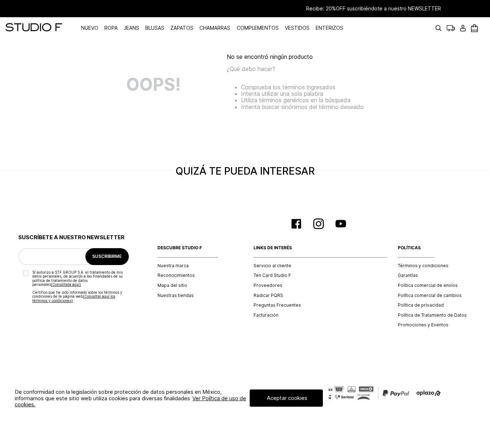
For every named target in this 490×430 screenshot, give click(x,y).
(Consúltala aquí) (66, 284)
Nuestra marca (173, 265)
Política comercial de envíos (428, 285)
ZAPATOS (181, 28)
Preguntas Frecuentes (277, 305)
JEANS (131, 28)
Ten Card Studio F (272, 275)
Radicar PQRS (268, 295)
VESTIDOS (297, 28)
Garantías (408, 275)
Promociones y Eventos (423, 324)
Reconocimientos (176, 275)
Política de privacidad (421, 305)
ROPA (111, 28)
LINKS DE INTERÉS (273, 247)
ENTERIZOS (329, 28)
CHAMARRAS (214, 28)
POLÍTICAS (409, 247)
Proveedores (268, 285)
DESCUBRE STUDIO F (179, 247)
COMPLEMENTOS (258, 28)
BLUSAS (154, 28)
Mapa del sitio (172, 285)
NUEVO (89, 28)
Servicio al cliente (272, 265)
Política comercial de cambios (430, 295)
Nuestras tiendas (175, 295)
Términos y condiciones (423, 265)
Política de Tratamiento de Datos (432, 315)
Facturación (266, 315)
